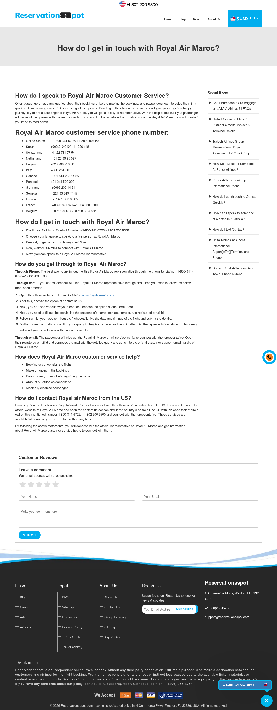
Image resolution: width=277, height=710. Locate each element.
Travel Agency (72, 647)
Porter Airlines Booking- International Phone (229, 183)
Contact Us (112, 607)
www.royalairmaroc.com (99, 295)
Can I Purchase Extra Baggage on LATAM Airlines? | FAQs (234, 105)
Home (168, 19)
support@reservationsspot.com (227, 616)
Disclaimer (69, 617)
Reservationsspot (226, 582)
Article (24, 617)
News (196, 19)
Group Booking (115, 617)
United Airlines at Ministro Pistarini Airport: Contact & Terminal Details (231, 125)
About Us (214, 19)
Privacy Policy (72, 627)
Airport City (112, 637)
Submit (29, 535)
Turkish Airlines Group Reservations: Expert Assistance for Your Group (231, 147)
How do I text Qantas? (228, 229)
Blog (183, 19)
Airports (25, 627)
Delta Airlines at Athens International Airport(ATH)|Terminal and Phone (231, 249)
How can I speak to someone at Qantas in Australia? (233, 216)
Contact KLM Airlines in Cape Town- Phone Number (233, 271)
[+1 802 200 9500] (268, 355)
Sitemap (68, 607)
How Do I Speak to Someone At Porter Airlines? (233, 166)
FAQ (65, 597)
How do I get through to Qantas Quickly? (234, 199)
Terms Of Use (72, 637)
